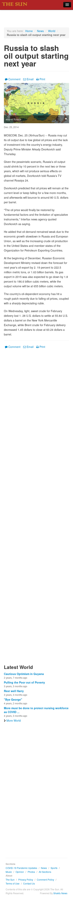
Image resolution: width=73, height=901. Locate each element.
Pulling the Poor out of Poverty (24, 682)
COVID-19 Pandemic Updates (21, 868)
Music (9, 871)
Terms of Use (12, 883)
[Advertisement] (36, 508)
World (51, 31)
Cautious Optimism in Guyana (24, 674)
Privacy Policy (25, 879)
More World (13, 720)
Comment (14, 79)
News (40, 31)
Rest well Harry (14, 691)
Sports (54, 868)
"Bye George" (13, 699)
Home (29, 31)
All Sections (45, 871)
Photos (31, 871)
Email (30, 79)
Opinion (20, 871)
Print (42, 79)
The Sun (10, 879)
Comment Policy (45, 879)
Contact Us (29, 883)
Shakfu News (60, 893)
